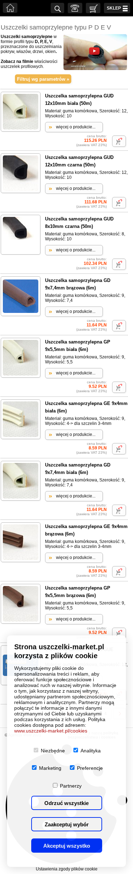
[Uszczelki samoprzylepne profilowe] (95, 68)
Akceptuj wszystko (66, 846)
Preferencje (90, 768)
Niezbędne (53, 750)
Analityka (91, 750)
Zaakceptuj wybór (67, 824)
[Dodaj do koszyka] (119, 141)
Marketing (50, 768)
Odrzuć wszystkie (66, 803)
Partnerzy (71, 786)
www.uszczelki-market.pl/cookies (50, 731)
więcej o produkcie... (75, 126)
